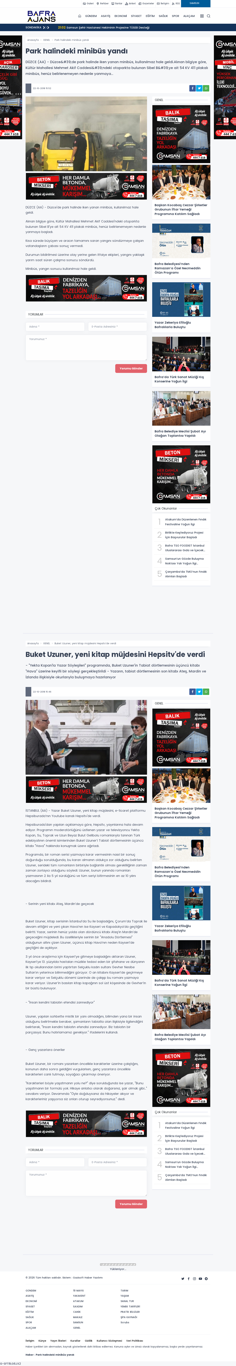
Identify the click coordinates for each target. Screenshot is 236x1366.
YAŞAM (125, 1296)
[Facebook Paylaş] (192, 88)
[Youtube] (200, 1279)
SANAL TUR (127, 1301)
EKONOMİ (121, 16)
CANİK (77, 1312)
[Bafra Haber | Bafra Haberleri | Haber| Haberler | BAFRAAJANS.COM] (43, 16)
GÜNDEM (91, 16)
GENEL (46, 40)
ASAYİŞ (105, 16)
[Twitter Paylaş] (199, 88)
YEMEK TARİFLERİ (130, 1306)
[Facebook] (188, 1279)
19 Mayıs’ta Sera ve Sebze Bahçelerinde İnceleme (97, 27)
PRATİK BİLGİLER (130, 1312)
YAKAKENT (79, 1296)
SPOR (175, 16)
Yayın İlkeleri (58, 1340)
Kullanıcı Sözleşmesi (109, 1340)
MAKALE (77, 1317)
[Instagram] (194, 1279)
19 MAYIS (78, 1290)
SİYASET (136, 16)
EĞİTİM (150, 16)
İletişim (30, 1340)
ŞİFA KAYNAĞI (129, 1317)
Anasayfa (33, 40)
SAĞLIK (163, 16)
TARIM (124, 1290)
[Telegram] (206, 1279)
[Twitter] (183, 1279)
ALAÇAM (189, 16)
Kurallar (75, 1340)
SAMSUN (78, 1322)
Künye (42, 1340)
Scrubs (125, 1322)
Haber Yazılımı (93, 1277)
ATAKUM (78, 1301)
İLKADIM (78, 1306)
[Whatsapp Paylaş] (206, 88)
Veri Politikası (134, 1340)
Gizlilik (88, 1340)
